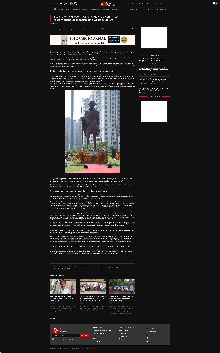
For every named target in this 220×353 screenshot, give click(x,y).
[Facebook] (152, 3)
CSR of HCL (84, 266)
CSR (81, 303)
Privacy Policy (69, 339)
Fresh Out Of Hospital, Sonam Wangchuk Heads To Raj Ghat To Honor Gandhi (61, 298)
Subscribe (84, 335)
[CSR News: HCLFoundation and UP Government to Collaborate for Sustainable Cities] (122, 286)
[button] (57, 3)
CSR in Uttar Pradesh (74, 266)
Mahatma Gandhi (57, 268)
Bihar (140, 92)
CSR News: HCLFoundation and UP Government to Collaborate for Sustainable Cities (121, 298)
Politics (52, 303)
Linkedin (152, 335)
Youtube (152, 341)
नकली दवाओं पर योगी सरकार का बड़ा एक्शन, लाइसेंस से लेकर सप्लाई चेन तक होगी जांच (152, 80)
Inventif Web (92, 348)
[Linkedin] (158, 3)
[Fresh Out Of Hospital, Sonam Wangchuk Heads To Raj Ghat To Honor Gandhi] (63, 286)
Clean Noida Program (61, 266)
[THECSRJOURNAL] (108, 3)
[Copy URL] (129, 28)
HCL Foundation (92, 266)
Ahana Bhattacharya (67, 29)
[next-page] (54, 317)
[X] (161, 3)
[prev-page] (51, 317)
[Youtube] (164, 3)
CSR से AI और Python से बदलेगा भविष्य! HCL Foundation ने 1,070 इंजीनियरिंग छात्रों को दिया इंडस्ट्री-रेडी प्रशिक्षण (92, 298)
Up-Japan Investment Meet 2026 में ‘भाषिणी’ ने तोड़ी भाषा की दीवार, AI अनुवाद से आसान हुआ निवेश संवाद (154, 70)
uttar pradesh (66, 268)
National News (142, 63)
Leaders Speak (54, 23)
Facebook (152, 328)
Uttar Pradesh (142, 74)
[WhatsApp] (133, 28)
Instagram (153, 331)
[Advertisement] (154, 37)
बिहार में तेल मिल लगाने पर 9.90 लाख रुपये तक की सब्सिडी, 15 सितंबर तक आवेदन (153, 89)
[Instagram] (155, 3)
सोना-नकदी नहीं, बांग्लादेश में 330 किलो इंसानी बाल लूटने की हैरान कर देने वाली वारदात (153, 60)
